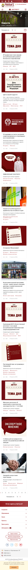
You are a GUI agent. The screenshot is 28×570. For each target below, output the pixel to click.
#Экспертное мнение (8, 178)
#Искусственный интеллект (10, 335)
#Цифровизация (7, 180)
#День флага (6, 105)
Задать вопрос (14, 533)
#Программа (18, 295)
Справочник (8, 1)
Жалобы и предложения (14, 536)
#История (15, 104)
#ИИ (17, 334)
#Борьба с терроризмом (9, 372)
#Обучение (12, 145)
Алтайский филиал (21, 4)
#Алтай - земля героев (8, 295)
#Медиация (20, 483)
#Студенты (5, 145)
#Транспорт (17, 178)
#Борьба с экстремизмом (9, 374)
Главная (3, 25)
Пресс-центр (8, 25)
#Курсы (5, 483)
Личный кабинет (11, 1)
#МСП (19, 335)
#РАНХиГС (12, 334)
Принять (14, 567)
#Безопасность (13, 252)
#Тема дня (5, 66)
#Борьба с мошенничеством (10, 254)
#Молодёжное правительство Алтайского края (10, 217)
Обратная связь (14, 539)
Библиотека (5, 1)
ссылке (22, 564)
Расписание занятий (2, 1)
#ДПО (14, 66)
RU (25, 1)
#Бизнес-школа (12, 483)
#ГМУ (21, 105)
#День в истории (7, 104)
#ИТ (10, 66)
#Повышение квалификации (10, 485)
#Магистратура (14, 105)
